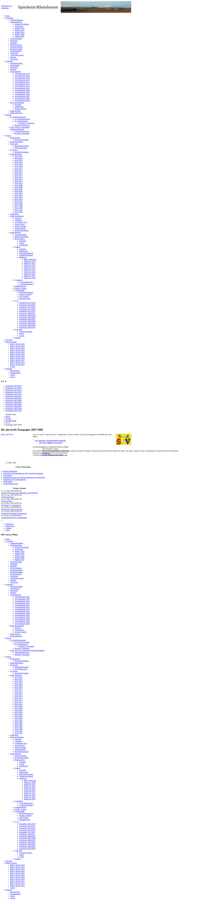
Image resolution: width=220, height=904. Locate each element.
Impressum (63, 455)
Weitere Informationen (50, 455)
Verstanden (46, 453)
